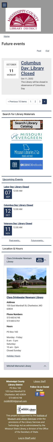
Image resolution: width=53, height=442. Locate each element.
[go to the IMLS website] (26, 409)
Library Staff (40, 381)
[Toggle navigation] (4, 5)
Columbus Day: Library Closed (18, 205)
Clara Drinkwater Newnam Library (25, 260)
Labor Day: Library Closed (16, 187)
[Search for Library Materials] (26, 124)
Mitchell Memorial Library (19, 366)
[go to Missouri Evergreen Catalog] (26, 136)
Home (7, 36)
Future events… (37, 240)
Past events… (14, 240)
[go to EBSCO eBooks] (26, 164)
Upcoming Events (13, 179)
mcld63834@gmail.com (15, 401)
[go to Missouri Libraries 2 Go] (26, 150)
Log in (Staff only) (27, 438)
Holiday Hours (13, 356)
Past (39, 51)
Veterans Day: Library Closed (18, 223)
